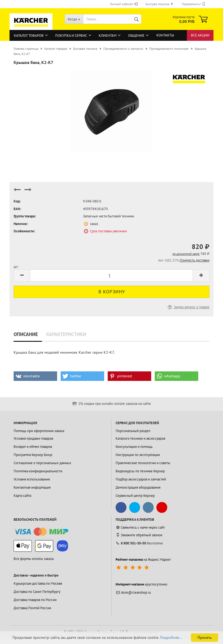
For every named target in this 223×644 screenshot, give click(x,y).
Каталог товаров (29, 35)
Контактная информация (32, 487)
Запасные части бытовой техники (108, 216)
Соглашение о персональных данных (42, 463)
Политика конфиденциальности (38, 471)
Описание (26, 334)
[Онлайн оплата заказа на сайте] (41, 532)
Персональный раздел (133, 431)
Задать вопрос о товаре (191, 307)
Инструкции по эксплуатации (138, 454)
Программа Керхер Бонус (33, 454)
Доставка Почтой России (32, 608)
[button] (35, 376)
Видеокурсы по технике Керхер (140, 471)
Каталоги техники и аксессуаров (140, 438)
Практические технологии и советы (143, 463)
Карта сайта (22, 495)
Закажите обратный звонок (141, 535)
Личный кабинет (122, 4)
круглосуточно (141, 584)
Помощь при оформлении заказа (39, 431)
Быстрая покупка (157, 4)
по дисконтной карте (186, 254)
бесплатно (142, 543)
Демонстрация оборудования (138, 487)
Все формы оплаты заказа (34, 558)
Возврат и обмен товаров (33, 446)
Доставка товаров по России (35, 599)
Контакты (165, 35)
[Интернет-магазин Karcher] (31, 27)
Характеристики (66, 334)
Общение (136, 35)
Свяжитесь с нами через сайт (143, 527)
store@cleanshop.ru (136, 592)
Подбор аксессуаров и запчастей (141, 479)
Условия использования (32, 479)
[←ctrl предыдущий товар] (17, 192)
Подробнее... (171, 637)
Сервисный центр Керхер (135, 495)
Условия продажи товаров (33, 438)
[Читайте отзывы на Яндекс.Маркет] (133, 567)
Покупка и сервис (71, 35)
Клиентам (107, 35)
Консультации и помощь (134, 446)
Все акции (200, 35)
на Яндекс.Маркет (143, 559)
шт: (16, 266)
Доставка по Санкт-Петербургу (37, 591)
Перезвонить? (192, 4)
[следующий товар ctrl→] (28, 192)
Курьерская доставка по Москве (38, 583)
